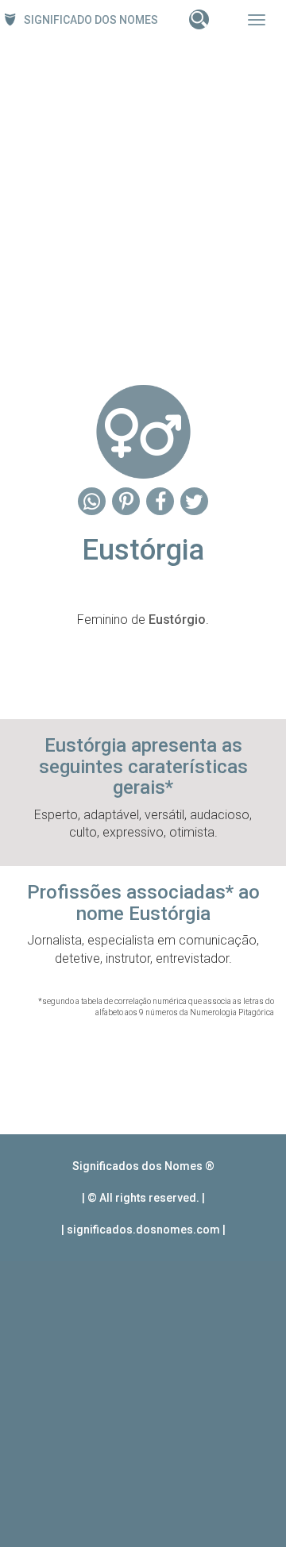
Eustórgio (177, 619)
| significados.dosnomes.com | (143, 1229)
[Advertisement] (143, 207)
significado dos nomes (91, 19)
